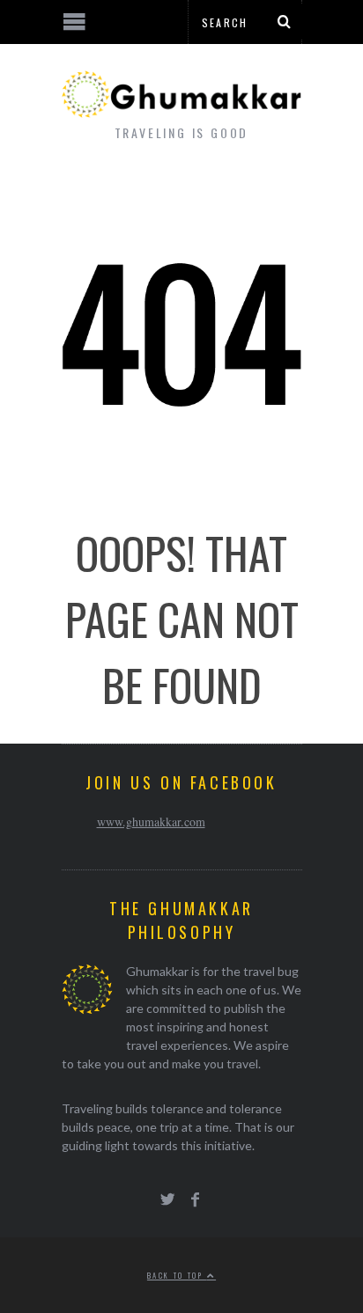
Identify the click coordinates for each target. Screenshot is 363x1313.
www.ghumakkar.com (151, 821)
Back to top (177, 1275)
